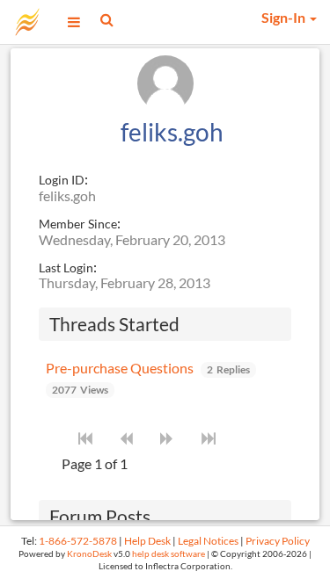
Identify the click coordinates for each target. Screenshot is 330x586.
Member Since (78, 223)
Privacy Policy (278, 540)
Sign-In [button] (284, 17)
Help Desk (147, 540)
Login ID (61, 179)
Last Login (66, 267)
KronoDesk (89, 554)
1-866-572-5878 (78, 540)
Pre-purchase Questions (120, 367)
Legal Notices (208, 540)
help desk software (168, 554)
